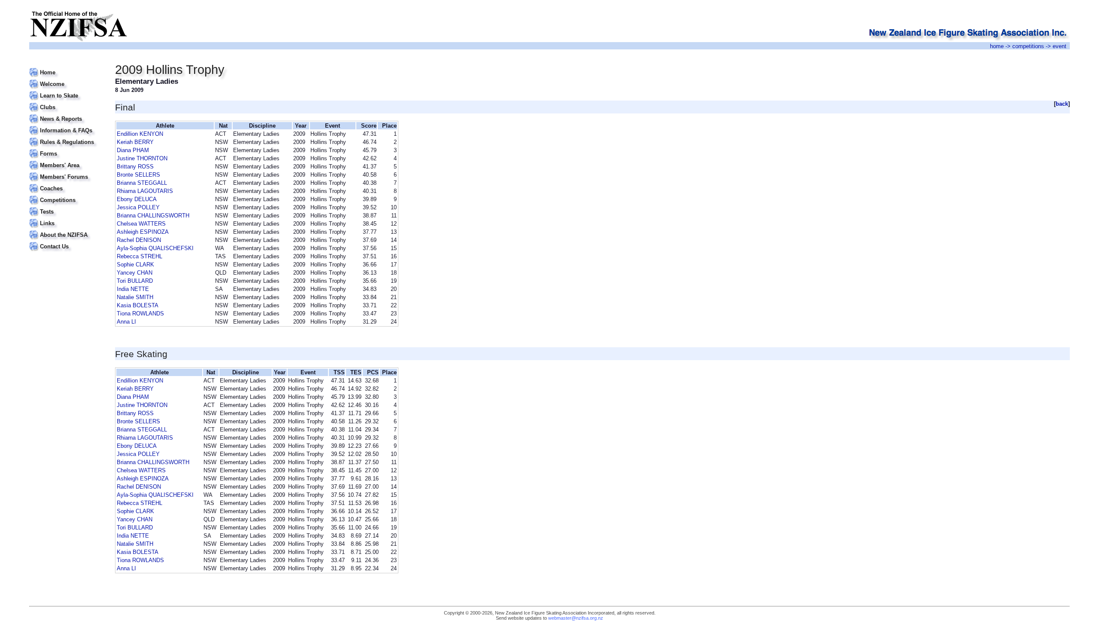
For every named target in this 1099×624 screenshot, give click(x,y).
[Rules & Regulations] (66, 137)
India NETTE (133, 289)
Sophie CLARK (135, 264)
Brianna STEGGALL (142, 183)
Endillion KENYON (140, 134)
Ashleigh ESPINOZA (143, 232)
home (997, 46)
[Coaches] (66, 183)
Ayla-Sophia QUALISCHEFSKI (155, 248)
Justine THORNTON (142, 158)
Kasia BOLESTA (137, 305)
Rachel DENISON (139, 240)
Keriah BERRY (135, 142)
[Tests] (66, 206)
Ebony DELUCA (137, 199)
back (1062, 104)
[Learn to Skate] (66, 90)
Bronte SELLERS (138, 174)
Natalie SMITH (135, 297)
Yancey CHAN (134, 272)
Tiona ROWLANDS (140, 313)
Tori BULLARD (135, 281)
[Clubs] (66, 102)
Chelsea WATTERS (141, 223)
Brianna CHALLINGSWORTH (153, 215)
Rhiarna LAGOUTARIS (145, 191)
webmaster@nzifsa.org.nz (575, 618)
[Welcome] (66, 79)
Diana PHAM (133, 150)
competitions (1028, 46)
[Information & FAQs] (66, 125)
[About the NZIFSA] (66, 229)
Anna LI (126, 321)
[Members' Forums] (66, 171)
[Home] (66, 67)
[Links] (66, 218)
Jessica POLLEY (138, 207)
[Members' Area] (66, 160)
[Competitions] (66, 195)
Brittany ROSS (135, 166)
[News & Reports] (66, 113)
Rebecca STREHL (139, 256)
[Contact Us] (66, 241)
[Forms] (66, 148)
